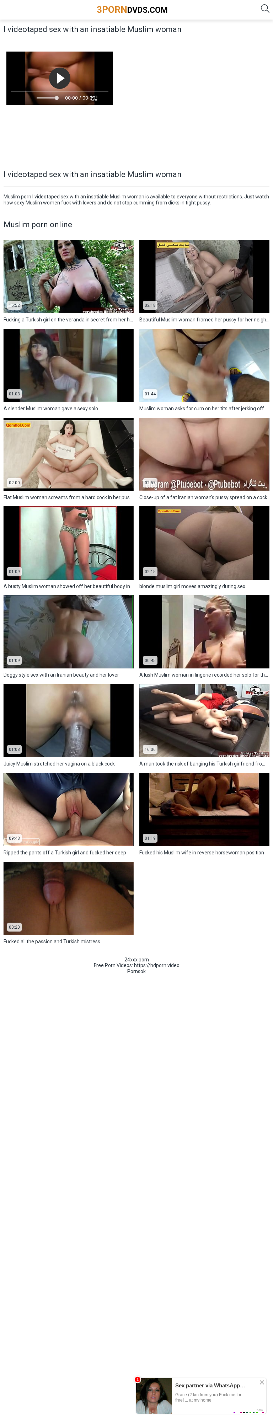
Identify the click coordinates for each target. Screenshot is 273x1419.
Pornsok (136, 971)
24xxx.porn (136, 959)
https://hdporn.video (157, 965)
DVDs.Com (132, 9)
